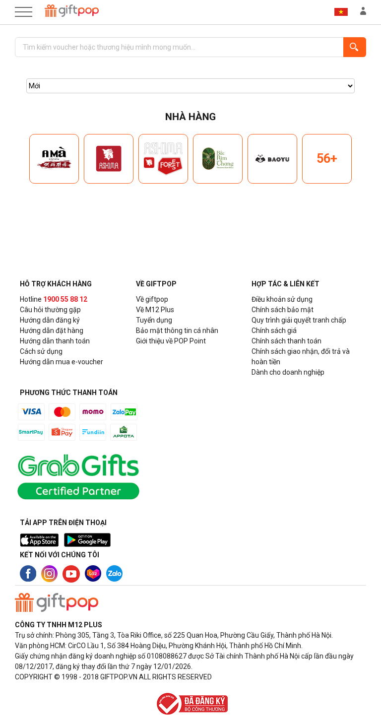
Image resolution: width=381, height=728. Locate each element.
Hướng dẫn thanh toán (55, 341)
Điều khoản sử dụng (282, 299)
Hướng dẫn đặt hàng (51, 330)
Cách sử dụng (41, 351)
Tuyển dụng (154, 320)
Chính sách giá (274, 330)
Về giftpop (152, 299)
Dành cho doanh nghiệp (288, 372)
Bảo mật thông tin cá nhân (177, 330)
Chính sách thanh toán (286, 341)
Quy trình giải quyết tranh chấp (299, 320)
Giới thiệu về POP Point (171, 341)
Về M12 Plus (155, 310)
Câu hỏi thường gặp (50, 310)
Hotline (53, 299)
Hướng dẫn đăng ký (50, 320)
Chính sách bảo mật (283, 310)
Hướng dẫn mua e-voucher (61, 362)
